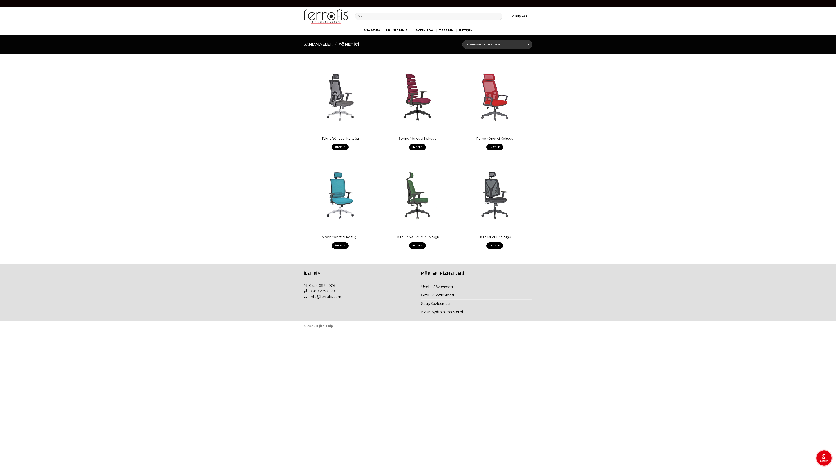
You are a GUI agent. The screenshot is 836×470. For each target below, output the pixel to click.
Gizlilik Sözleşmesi (437, 295)
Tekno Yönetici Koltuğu (340, 139)
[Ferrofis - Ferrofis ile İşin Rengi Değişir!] (326, 16)
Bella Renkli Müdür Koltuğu (417, 237)
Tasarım (446, 30)
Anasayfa (372, 30)
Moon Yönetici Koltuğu (340, 237)
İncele (340, 147)
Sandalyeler (318, 44)
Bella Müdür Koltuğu (495, 237)
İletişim (465, 30)
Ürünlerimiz (397, 30)
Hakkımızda (423, 30)
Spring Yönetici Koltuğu (417, 139)
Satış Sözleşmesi (435, 304)
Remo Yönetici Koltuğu (494, 139)
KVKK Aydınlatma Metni (442, 312)
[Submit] (498, 16)
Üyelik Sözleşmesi (437, 287)
